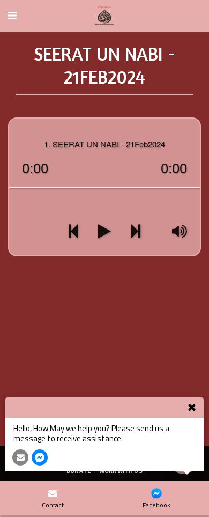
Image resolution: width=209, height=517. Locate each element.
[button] (12, 15)
